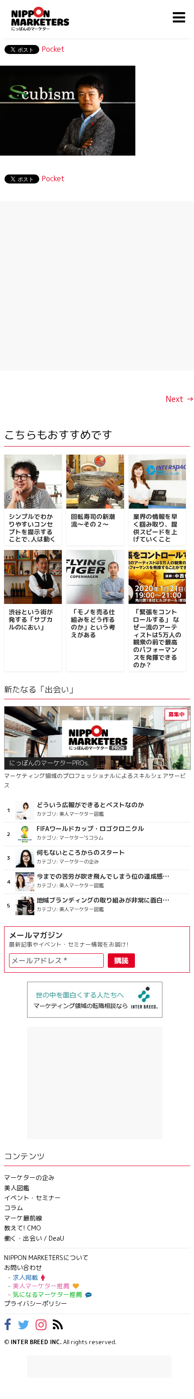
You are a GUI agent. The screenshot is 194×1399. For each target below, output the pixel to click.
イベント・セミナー (32, 1197)
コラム (13, 1207)
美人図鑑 (16, 1188)
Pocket (53, 49)
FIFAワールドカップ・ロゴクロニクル (90, 829)
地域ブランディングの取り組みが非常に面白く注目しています (104, 900)
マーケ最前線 (23, 1218)
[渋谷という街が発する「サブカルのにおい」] (33, 577)
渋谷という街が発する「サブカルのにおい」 (31, 619)
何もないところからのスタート (81, 852)
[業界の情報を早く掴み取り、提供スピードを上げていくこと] (157, 482)
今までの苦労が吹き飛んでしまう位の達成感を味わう (104, 876)
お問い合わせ (23, 1267)
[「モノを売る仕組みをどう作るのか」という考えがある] (95, 577)
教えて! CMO (22, 1228)
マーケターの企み (29, 1177)
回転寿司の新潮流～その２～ (93, 520)
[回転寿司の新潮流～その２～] (95, 482)
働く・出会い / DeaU (34, 1238)
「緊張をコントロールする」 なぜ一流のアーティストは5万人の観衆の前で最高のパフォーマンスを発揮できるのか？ (157, 638)
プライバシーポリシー (35, 1303)
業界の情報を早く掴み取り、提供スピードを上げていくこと (155, 527)
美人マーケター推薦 (41, 1286)
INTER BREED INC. (36, 1342)
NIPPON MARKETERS (49, 19)
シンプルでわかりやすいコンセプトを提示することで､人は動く (32, 527)
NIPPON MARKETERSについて (46, 1257)
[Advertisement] (97, 286)
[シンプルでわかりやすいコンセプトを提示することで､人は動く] (33, 482)
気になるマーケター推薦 (47, 1294)
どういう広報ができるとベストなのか (90, 805)
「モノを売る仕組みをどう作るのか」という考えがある (93, 623)
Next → (180, 399)
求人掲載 (25, 1277)
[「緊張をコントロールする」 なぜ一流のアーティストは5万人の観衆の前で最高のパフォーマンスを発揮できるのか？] (157, 577)
